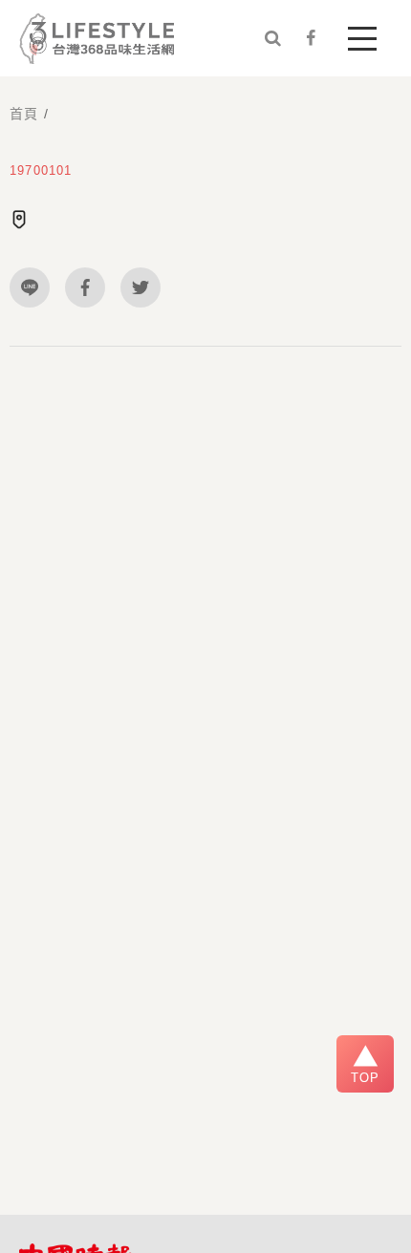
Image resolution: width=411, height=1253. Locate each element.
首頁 (24, 113)
